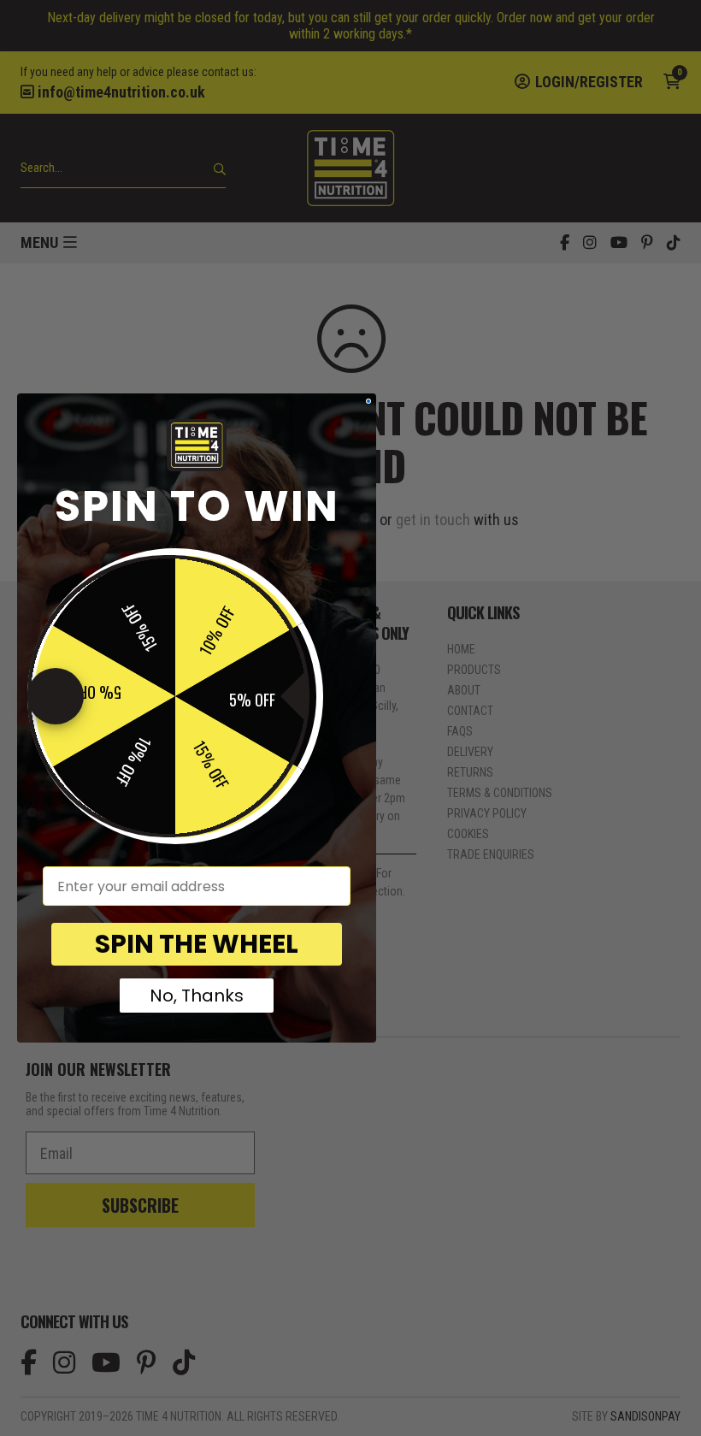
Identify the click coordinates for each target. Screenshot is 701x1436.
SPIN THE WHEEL (196, 943)
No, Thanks (197, 996)
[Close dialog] (368, 401)
